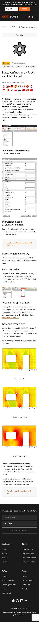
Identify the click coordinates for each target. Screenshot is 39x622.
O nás (4, 549)
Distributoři (26, 585)
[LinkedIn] (21, 600)
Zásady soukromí (8, 580)
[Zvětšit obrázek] (19, 49)
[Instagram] (17, 600)
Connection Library (29, 558)
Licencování (6, 593)
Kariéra (4, 558)
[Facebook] (13, 600)
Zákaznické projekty (29, 549)
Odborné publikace (29, 562)
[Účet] (32, 17)
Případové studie (28, 553)
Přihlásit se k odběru (19, 530)
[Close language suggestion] (32, 9)
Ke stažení (25, 589)
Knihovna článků (15, 27)
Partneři (5, 553)
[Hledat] (25, 17)
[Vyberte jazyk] (29, 17)
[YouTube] (26, 600)
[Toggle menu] (36, 17)
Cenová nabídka (27, 580)
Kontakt (24, 576)
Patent (4, 562)
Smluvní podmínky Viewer (8, 587)
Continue (24, 9)
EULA (4, 576)
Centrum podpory (5, 27)
